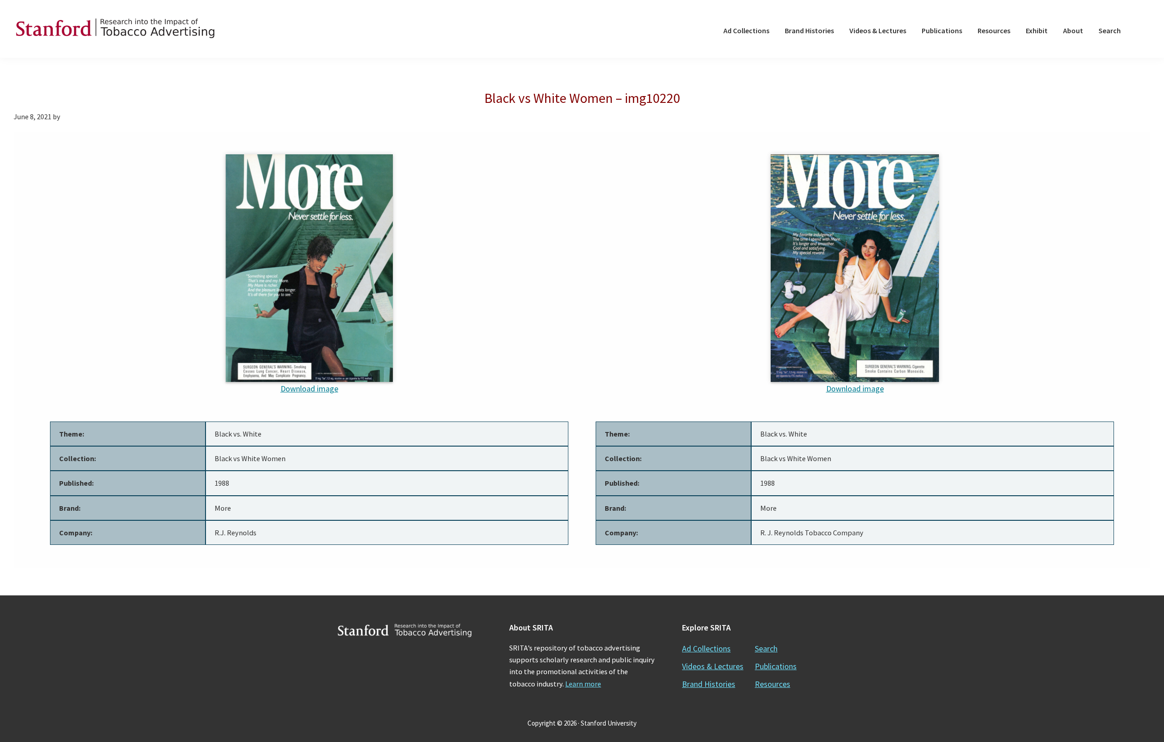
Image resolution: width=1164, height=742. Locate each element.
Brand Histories (708, 684)
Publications (776, 666)
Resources (772, 684)
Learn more (583, 683)
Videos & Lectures (712, 666)
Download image (309, 388)
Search (766, 648)
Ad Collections (706, 648)
